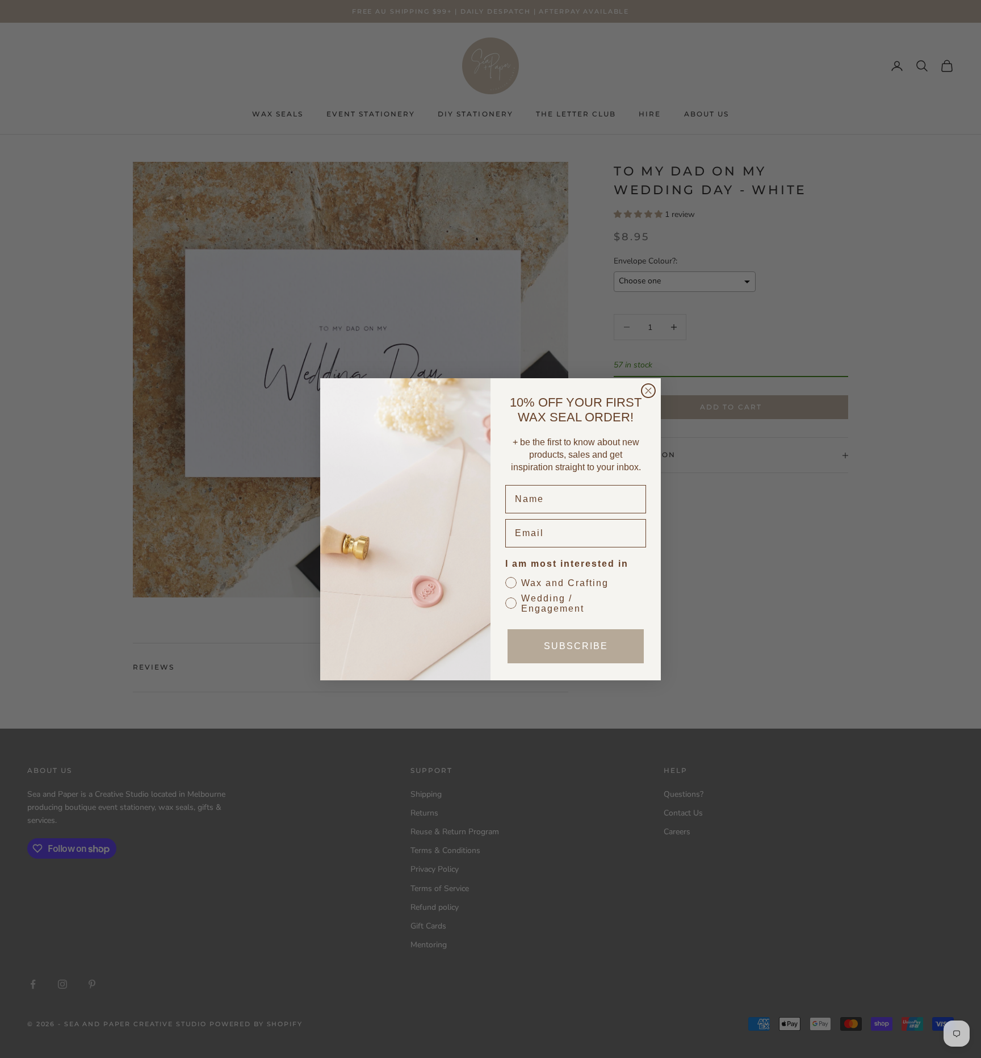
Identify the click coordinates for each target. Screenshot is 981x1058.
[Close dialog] (648, 391)
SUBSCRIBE (576, 646)
